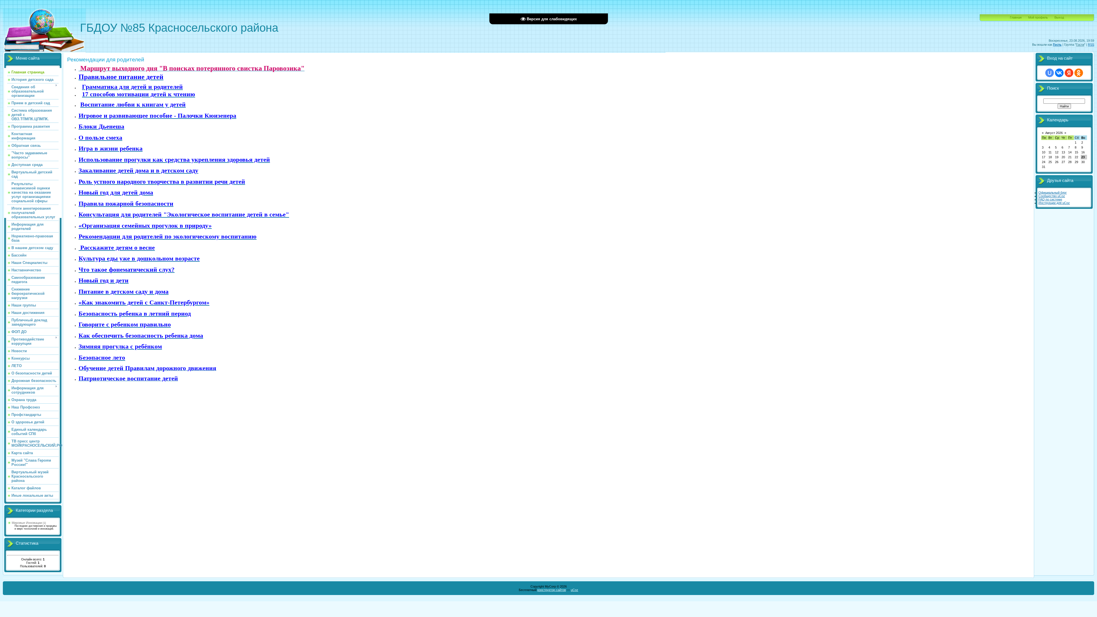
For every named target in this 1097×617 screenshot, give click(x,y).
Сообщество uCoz (1051, 196)
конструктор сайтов (551, 590)
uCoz (574, 590)
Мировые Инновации (27, 522)
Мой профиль (1038, 17)
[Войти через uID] (1049, 73)
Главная (1016, 17)
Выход (1059, 17)
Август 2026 (1054, 133)
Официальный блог (1052, 192)
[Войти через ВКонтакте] (1059, 73)
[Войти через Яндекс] (1069, 73)
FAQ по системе (1050, 199)
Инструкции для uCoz (1054, 203)
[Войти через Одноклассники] (1078, 73)
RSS (1091, 44)
